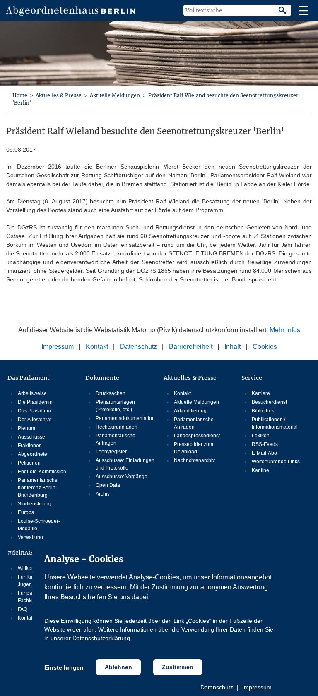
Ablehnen (118, 667)
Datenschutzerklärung (101, 638)
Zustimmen (177, 667)
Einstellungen (64, 667)
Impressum (257, 687)
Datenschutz (216, 687)
